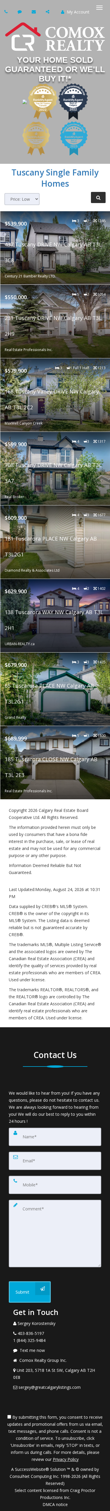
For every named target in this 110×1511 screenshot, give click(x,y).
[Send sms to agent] (20, 11)
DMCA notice (55, 1504)
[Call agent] (6, 11)
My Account (77, 12)
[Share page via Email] (48, 11)
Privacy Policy (66, 1459)
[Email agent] (34, 11)
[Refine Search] (98, 197)
